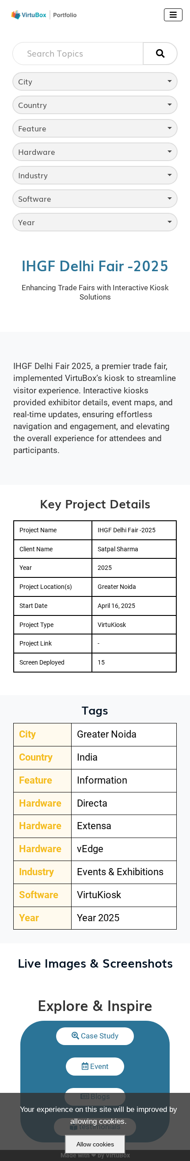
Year (26, 221)
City (25, 81)
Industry (33, 175)
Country (32, 104)
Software (34, 198)
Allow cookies (95, 1144)
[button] (95, 1036)
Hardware (36, 151)
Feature (32, 128)
